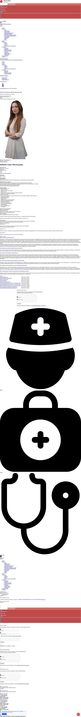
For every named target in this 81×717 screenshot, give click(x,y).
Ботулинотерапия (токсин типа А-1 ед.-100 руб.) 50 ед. (10, 283)
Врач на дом (4, 78)
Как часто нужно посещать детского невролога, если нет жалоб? (12, 260)
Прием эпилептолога (4, 279)
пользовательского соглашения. (40, 305)
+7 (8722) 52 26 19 (3, 81)
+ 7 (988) (3, 695)
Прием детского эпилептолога (6, 278)
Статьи (5, 67)
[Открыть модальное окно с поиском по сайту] (1, 26)
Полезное (4, 64)
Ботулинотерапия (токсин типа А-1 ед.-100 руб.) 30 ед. (10, 284)
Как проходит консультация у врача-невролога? (9, 252)
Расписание (2, 21)
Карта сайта (43, 599)
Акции (5, 65)
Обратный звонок (5, 79)
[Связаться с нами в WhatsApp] (3, 83)
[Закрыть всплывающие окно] (0, 605)
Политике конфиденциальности (7, 712)
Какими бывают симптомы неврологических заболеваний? (11, 248)
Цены (3, 63)
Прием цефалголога (4, 277)
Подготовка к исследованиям (9, 68)
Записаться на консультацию (5, 173)
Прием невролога (3, 280)
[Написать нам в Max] (3, 85)
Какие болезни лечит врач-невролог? (7, 237)
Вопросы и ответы (7, 72)
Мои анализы (4, 77)
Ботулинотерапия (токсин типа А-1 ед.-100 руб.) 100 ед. (10, 285)
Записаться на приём (4, 58)
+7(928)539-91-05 (4, 594)
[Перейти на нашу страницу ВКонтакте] (3, 86)
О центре (4, 69)
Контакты (6, 70)
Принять (4, 714)
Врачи (3, 61)
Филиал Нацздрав (7, 73)
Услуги (3, 62)
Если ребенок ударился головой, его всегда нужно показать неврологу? (13, 265)
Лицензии (6, 71)
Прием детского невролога (5, 281)
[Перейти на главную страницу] (11, 59)
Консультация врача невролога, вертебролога (8, 286)
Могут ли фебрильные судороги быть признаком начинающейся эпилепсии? (14, 271)
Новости (6, 66)
